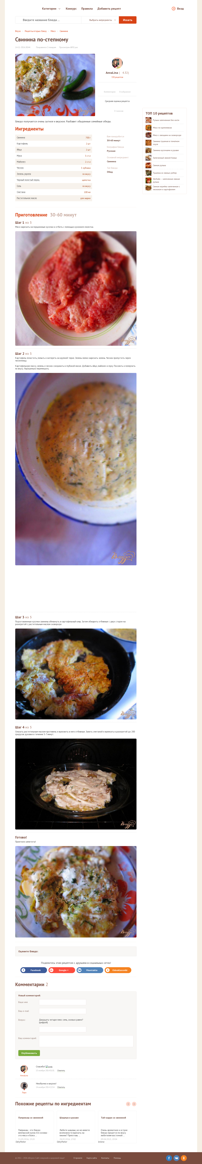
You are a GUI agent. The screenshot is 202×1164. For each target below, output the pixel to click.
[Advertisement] (75, 588)
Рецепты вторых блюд (36, 31)
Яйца (19, 149)
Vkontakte (91, 970)
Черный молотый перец (28, 180)
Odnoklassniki (119, 970)
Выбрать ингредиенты (100, 19)
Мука (19, 155)
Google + (63, 970)
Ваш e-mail (23, 1011)
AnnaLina (24, 1075)
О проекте (77, 1158)
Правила (87, 8)
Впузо (18, 31)
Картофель (22, 143)
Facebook (36, 970)
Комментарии (109, 92)
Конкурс (71, 8)
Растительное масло (27, 198)
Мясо (53, 31)
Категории (49, 8)
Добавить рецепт (109, 8)
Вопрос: (22, 1019)
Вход (180, 8)
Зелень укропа (24, 174)
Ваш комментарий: (27, 1038)
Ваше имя (23, 1002)
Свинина (64, 31)
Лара (24, 1092)
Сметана (21, 192)
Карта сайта (92, 1158)
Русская (111, 150)
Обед (110, 171)
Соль (19, 186)
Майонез (21, 161)
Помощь (117, 1158)
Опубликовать (29, 1053)
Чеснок (20, 168)
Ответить (61, 1070)
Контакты (105, 1158)
